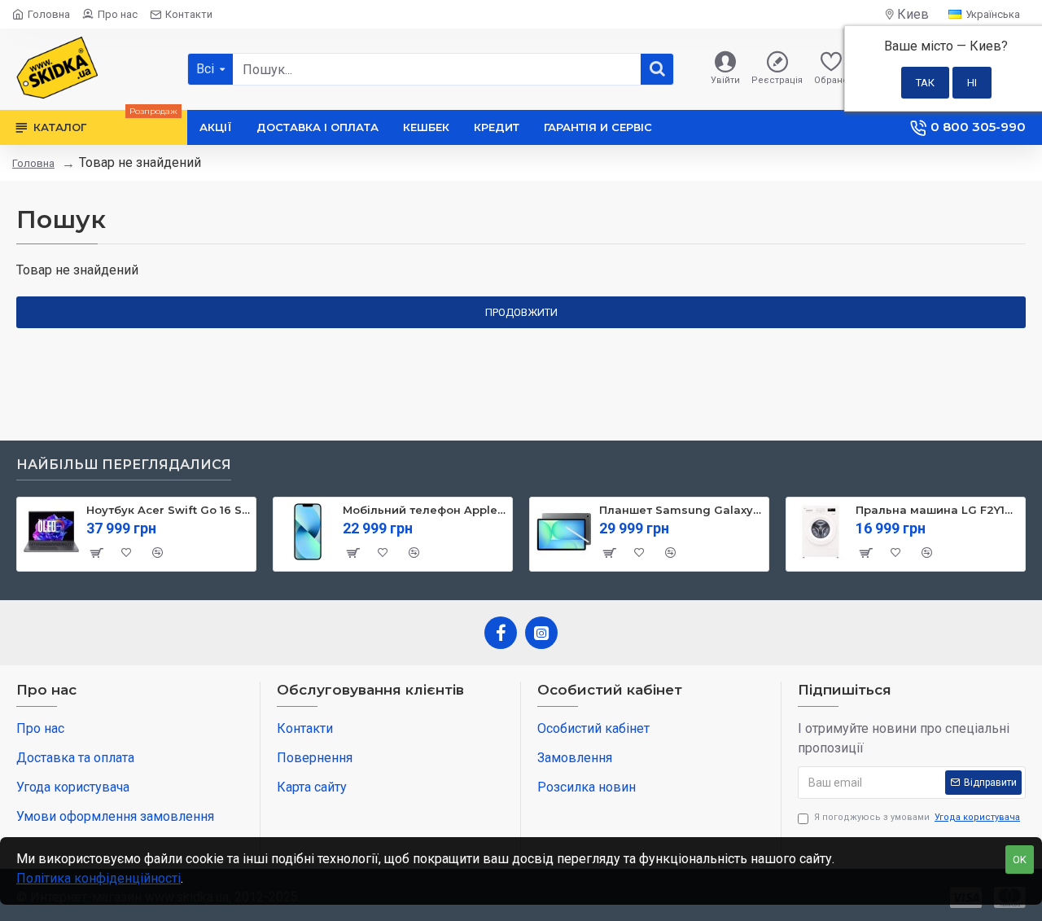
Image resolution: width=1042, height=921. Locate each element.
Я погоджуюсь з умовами (917, 817)
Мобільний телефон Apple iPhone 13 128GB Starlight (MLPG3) (424, 509)
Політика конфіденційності (98, 878)
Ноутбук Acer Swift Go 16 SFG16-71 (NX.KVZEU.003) (168, 509)
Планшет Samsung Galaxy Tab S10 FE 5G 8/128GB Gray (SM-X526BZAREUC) (681, 509)
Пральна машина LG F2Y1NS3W (937, 509)
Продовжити (521, 312)
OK (1020, 859)
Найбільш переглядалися (123, 464)
